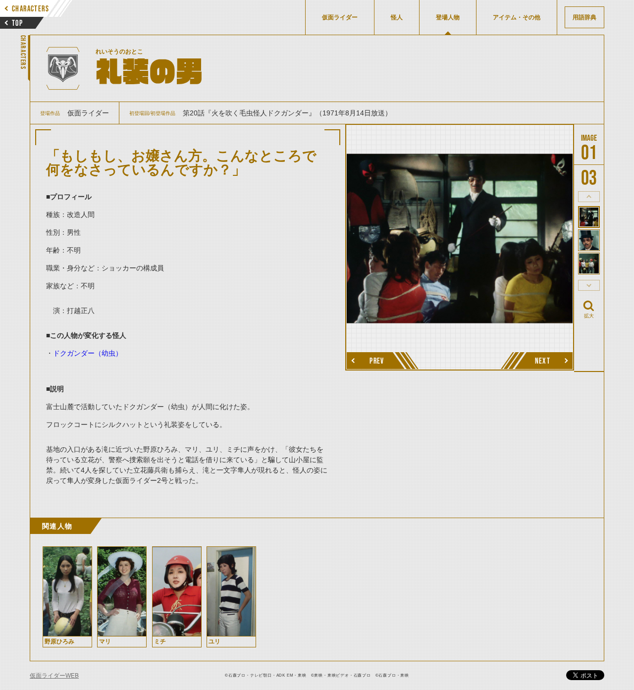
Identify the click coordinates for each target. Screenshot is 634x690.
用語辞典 (584, 17)
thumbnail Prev (589, 196)
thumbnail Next (589, 285)
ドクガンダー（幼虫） (87, 353)
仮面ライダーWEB (54, 676)
